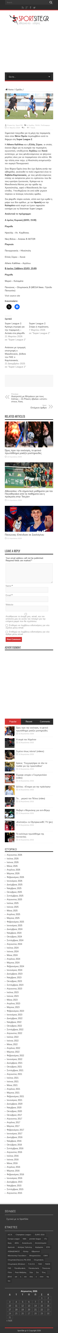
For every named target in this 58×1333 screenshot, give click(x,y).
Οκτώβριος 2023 (14, 981)
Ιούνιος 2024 (13, 951)
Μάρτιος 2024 (13, 962)
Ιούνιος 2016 (13, 1159)
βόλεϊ (10, 1277)
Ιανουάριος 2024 (14, 970)
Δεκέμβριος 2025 (14, 884)
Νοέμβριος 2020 (14, 1107)
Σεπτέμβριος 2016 (15, 1148)
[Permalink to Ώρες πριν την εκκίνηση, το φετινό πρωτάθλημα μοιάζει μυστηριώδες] (29, 446)
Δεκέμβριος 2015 (14, 1182)
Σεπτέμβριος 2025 (15, 896)
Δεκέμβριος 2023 (14, 974)
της (48, 1277)
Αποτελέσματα (40, 1243)
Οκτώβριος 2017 (14, 1115)
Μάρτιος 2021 (13, 1092)
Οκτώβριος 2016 (14, 1144)
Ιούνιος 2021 (13, 1081)
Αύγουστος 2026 (14, 855)
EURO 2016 (39, 1235)
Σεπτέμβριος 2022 (15, 1029)
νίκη (31, 1277)
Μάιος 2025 (12, 910)
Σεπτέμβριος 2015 (15, 1189)
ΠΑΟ (40, 1264)
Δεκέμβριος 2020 (14, 1104)
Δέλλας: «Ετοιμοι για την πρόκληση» (33, 786)
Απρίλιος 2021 (13, 1089)
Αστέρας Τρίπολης (25, 1247)
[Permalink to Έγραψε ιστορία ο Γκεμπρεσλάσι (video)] (10, 782)
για (16, 1277)
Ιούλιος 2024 (13, 948)
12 (22, 1306)
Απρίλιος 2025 (13, 914)
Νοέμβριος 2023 (14, 977)
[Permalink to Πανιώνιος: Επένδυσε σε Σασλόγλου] (29, 531)
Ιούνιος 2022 (13, 1040)
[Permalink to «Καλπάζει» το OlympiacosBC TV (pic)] (10, 829)
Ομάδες (19, 89)
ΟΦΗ (46, 1256)
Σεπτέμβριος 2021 (15, 1070)
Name (8, 586)
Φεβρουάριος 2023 (15, 1011)
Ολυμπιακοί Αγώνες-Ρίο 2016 (19, 1260)
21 (35, 1309)
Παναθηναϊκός (19, 1268)
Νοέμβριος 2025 (14, 888)
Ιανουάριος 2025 (14, 925)
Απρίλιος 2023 (13, 1003)
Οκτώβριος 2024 (14, 936)
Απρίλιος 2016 (13, 1167)
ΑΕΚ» (17, 1243)
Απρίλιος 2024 (13, 959)
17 (10, 1309)
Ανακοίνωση (27, 1243)
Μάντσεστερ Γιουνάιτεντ (17, 1256)
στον (42, 1277)
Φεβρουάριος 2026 (15, 877)
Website (9, 604)
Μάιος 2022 (12, 1044)
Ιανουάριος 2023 (14, 1014)
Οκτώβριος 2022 (14, 1026)
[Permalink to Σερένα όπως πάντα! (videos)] (10, 759)
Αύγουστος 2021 (14, 1074)
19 (22, 1309)
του (9, 1281)
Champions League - (24, 1235)
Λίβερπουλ (35, 1251)
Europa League (14, 1239)
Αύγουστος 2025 (14, 899)
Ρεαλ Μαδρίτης (20, 1272)
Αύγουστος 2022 (14, 1033)
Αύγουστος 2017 (14, 1118)
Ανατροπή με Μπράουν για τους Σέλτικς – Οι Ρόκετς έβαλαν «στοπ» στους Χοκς (29, 398)
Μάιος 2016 (12, 1163)
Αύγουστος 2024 (14, 944)
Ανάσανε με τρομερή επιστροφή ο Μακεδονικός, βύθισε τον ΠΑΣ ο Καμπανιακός (15, 354)
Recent (29, 721)
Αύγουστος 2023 (14, 988)
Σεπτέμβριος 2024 (15, 940)
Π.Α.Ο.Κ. (31, 1264)
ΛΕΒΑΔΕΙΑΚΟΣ (14, 1251)
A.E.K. (10, 1235)
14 (35, 1306)
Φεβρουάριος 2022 (15, 1055)
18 (16, 1309)
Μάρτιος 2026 (13, 873)
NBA (24, 1239)
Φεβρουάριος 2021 (15, 1096)
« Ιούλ (9, 1320)
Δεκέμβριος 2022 (14, 1018)
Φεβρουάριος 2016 (15, 1174)
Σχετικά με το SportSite (17, 1219)
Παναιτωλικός (34, 1268)
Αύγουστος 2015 (14, 1193)
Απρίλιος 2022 (13, 1048)
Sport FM (19, 125)
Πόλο (10, 1272)
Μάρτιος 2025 (13, 918)
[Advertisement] (29, 49)
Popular (12, 721)
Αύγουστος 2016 (14, 1152)
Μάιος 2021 (12, 1085)
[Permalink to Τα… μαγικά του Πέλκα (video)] (10, 806)
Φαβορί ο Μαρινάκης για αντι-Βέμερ (33, 810)
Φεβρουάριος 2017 (15, 1130)
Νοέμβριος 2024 (14, 933)
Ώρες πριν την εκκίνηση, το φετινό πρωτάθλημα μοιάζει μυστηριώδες (23, 451)
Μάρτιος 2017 (13, 1126)
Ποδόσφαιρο (45, 125)
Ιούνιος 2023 (13, 996)
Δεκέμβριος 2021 (14, 1063)
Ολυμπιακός (39, 1260)
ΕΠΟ (48, 1247)
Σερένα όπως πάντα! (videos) (30, 751)
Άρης (10, 1243)
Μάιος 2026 (12, 866)
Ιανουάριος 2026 (14, 881)
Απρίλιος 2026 (13, 870)
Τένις (44, 1272)
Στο (37, 1272)
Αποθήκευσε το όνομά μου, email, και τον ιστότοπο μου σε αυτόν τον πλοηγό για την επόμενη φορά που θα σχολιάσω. (26, 618)
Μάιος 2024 (12, 955)
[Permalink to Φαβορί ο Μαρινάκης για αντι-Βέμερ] (10, 818)
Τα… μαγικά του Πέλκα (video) (30, 798)
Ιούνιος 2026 (13, 862)
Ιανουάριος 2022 (14, 1059)
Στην (31, 1272)
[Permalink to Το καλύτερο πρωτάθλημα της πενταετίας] (10, 841)
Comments (45, 721)
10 (10, 1306)
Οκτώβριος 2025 (14, 892)
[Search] (50, 2)
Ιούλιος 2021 (13, 1078)
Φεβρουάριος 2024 (15, 966)
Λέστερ (25, 1251)
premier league (35, 1239)
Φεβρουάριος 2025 (15, 922)
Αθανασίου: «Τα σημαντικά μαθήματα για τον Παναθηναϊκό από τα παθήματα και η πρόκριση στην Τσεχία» (29, 494)
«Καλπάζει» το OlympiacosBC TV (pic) (34, 822)
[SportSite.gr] (29, 23)
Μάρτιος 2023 (13, 1007)
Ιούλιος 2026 (13, 858)
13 (29, 1306)
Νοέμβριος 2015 (14, 1185)
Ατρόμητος (39, 1247)
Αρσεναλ (11, 1247)
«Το (45, 1239)
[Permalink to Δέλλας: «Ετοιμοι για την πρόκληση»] (10, 794)
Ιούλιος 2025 (13, 903)
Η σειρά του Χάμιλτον (26, 739)
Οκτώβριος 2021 (14, 1066)
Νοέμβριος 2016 (14, 1141)
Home (11, 89)
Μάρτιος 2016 (13, 1171)
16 (48, 1306)
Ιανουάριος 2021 (14, 1100)
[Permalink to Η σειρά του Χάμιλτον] (10, 747)
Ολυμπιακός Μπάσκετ (16, 1264)
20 (29, 1309)
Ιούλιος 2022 (13, 1037)
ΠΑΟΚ (37, 125)
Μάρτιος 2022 (13, 1052)
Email (8, 595)
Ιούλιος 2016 (13, 1156)
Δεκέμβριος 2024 (14, 929)
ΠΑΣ (9, 1268)
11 (16, 1306)
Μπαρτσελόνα (34, 1256)
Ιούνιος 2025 (13, 907)
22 (42, 1309)
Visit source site (12, 296)
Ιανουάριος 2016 (14, 1178)
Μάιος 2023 (12, 1000)
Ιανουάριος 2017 (14, 1133)
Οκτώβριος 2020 (14, 1111)
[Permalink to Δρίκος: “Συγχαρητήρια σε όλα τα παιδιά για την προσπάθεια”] (10, 770)
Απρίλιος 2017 (13, 1122)
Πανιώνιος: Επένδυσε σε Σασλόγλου (24, 534)
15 (42, 1306)
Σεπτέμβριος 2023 (15, 985)
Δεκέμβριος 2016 (14, 1137)
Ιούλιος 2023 (13, 992)
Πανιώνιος (46, 1268)
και (25, 1277)
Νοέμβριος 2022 (14, 1022)
